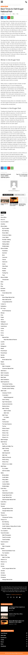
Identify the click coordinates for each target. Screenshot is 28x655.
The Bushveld (5, 421)
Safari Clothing (5, 408)
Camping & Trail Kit (6, 392)
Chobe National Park (7, 292)
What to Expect (5, 428)
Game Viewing (5, 399)
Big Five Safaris (5, 228)
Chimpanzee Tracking (7, 384)
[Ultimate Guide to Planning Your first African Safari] (23, 200)
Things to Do (4, 515)
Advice (5, 5)
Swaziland (3, 504)
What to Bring (5, 459)
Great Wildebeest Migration (8, 386)
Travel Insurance (4, 541)
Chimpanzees (5, 279)
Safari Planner (4, 441)
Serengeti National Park (7, 508)
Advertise (3, 224)
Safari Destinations (5, 379)
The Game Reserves (7, 424)
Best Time (4, 444)
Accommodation (5, 221)
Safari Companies (6, 366)
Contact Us (3, 304)
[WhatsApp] (12, 17)
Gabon (2, 319)
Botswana (3, 288)
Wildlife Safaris (5, 246)
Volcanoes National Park (7, 368)
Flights (2, 317)
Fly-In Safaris (5, 468)
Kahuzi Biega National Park (8, 297)
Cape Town (4, 490)
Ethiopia (2, 312)
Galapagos (3, 321)
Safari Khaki (6, 450)
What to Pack (5, 430)
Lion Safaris (6, 417)
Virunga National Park (7, 301)
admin (3, 13)
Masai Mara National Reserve (10, 339)
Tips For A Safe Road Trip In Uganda (21, 175)
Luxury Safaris (5, 237)
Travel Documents (6, 537)
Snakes (3, 419)
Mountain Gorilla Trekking (8, 388)
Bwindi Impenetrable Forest (8, 550)
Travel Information (5, 532)
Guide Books (4, 326)
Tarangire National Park (7, 510)
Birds (3, 255)
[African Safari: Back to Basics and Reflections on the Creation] (14, 200)
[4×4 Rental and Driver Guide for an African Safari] (4, 609)
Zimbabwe (3, 575)
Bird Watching (5, 230)
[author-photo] (14, 184)
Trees (3, 275)
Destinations (3, 306)
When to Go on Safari (7, 464)
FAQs (2, 315)
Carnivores (4, 257)
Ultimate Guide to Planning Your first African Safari (22, 204)
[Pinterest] (8, 17)
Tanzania (3, 506)
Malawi (2, 348)
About (2, 215)
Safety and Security (6, 457)
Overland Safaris (6, 241)
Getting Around (4, 324)
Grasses (4, 259)
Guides (6, 6)
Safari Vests (6, 412)
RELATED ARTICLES (8, 194)
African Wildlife (4, 248)
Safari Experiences (5, 381)
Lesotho (3, 341)
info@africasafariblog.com (16, 594)
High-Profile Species (7, 401)
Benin (2, 281)
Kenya (2, 335)
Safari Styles (3, 466)
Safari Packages (4, 439)
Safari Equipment (6, 452)
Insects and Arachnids (7, 404)
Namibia (2, 355)
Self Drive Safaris (6, 470)
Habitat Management (8, 397)
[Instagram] (11, 597)
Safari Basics (3, 370)
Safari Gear (4, 455)
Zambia (2, 564)
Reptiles (4, 270)
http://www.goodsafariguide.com (14, 190)
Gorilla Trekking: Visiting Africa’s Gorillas (11, 526)
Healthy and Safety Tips (7, 446)
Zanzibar (3, 570)
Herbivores (4, 261)
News (2, 644)
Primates (4, 268)
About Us (3, 219)
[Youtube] (20, 597)
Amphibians (5, 250)
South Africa (3, 488)
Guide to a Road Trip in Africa (4, 204)
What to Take (5, 432)
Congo (2, 295)
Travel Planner (4, 633)
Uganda (2, 544)
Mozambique (4, 350)
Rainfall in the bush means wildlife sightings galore (6, 176)
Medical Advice (5, 406)
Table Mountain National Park (9, 499)
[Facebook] (2, 17)
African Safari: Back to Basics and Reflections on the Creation (14, 204)
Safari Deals (3, 377)
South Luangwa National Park (9, 568)
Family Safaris (5, 232)
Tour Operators (4, 530)
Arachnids (4, 252)
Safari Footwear (7, 410)
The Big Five (5, 272)
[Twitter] (5, 17)
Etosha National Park (7, 359)
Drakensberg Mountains (7, 492)
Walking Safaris (5, 244)
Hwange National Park (7, 579)
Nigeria (2, 361)
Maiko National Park (6, 299)
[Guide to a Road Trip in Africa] (5, 200)
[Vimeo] (17, 597)
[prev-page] (13, 208)
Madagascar (3, 346)
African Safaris (4, 226)
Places (2, 641)
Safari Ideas (3, 635)
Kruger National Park (7, 495)
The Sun (4, 426)
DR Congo (3, 308)
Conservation (5, 395)
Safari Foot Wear (6, 557)
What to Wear (4, 555)
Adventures (3, 646)
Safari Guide (3, 390)
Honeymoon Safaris (6, 235)
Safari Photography (6, 535)
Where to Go (5, 437)
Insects (3, 264)
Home (2, 5)
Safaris (2, 472)
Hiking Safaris (5, 479)
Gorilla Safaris (5, 477)
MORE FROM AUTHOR (19, 194)
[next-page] (15, 208)
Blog (2, 284)
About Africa (3, 217)
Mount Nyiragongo (6, 310)
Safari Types (5, 415)
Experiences (3, 637)
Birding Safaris (5, 475)
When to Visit (5, 435)
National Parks (5, 337)
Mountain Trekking (6, 239)
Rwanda (2, 364)
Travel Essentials (6, 539)
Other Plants (5, 266)
